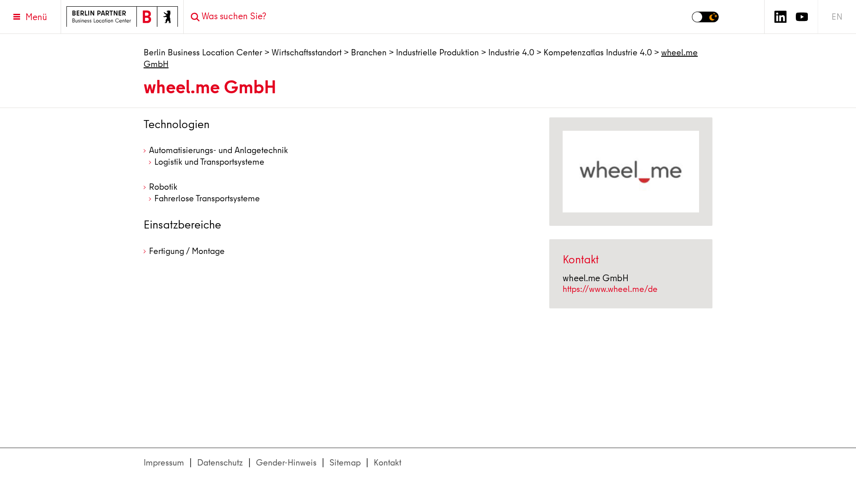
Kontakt (387, 462)
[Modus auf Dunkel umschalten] (705, 17)
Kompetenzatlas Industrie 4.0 (597, 52)
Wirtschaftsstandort (307, 52)
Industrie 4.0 (511, 52)
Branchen (369, 52)
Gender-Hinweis (286, 462)
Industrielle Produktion (437, 52)
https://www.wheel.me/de (610, 289)
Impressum (164, 462)
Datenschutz (220, 462)
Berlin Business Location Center (203, 52)
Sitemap (345, 462)
